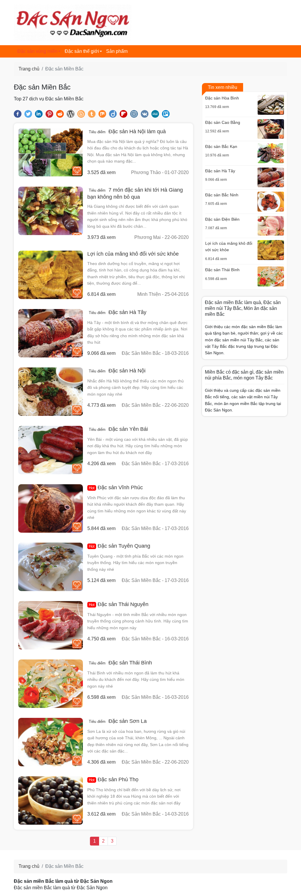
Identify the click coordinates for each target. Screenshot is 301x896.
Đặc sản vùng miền (37, 51)
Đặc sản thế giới (82, 51)
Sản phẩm (117, 51)
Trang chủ (29, 68)
